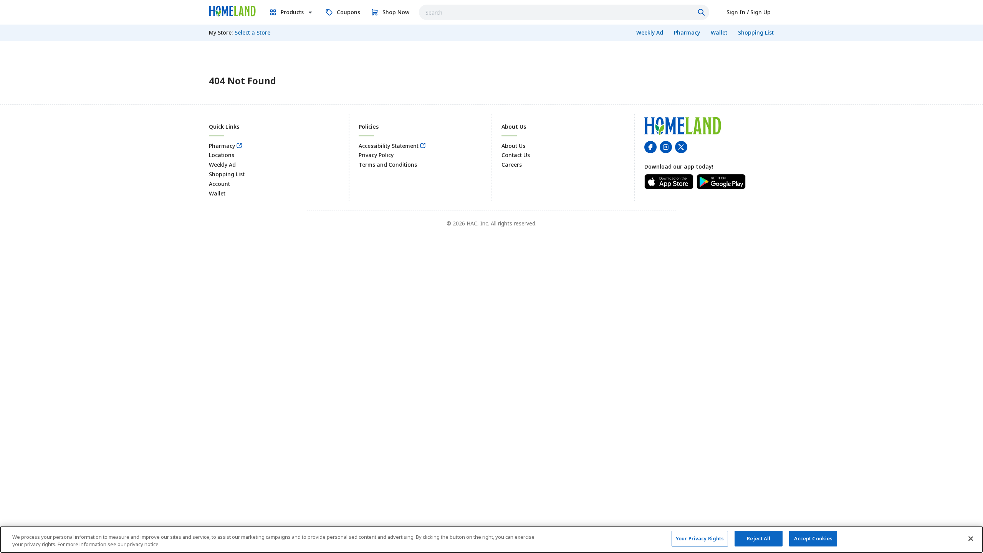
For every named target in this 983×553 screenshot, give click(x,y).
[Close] (970, 538)
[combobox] (564, 12)
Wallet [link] (217, 193)
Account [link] (219, 183)
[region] (491, 539)
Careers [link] (511, 164)
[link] (232, 11)
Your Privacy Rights (700, 538)
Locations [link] (221, 155)
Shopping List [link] (227, 174)
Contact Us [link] (515, 155)
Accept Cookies (813, 538)
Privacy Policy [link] (376, 155)
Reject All (758, 538)
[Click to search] (702, 12)
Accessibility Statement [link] (389, 145)
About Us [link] (513, 145)
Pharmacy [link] (222, 145)
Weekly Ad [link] (222, 164)
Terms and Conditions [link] (388, 164)
